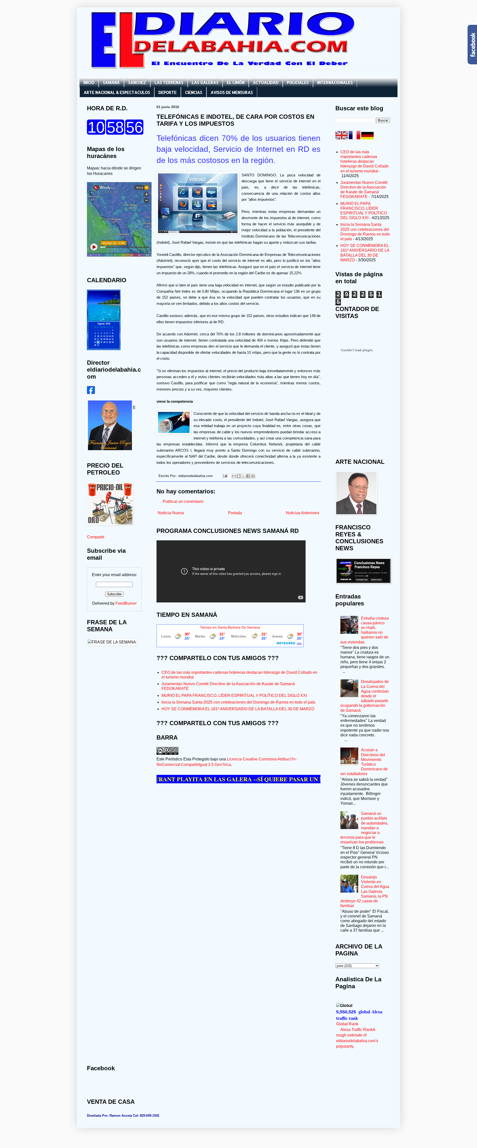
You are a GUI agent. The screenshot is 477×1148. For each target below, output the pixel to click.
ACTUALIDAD (265, 82)
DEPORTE (168, 92)
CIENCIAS (193, 92)
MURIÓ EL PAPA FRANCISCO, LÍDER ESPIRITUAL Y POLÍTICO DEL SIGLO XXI (234, 695)
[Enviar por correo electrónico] (234, 476)
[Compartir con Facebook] (248, 476)
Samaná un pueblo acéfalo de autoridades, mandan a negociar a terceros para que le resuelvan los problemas (364, 827)
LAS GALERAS (205, 82)
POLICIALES (298, 82)
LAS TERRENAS (169, 82)
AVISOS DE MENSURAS (232, 92)
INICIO (88, 82)
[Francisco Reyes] (91, 393)
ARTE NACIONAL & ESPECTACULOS (117, 92)
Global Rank (347, 1024)
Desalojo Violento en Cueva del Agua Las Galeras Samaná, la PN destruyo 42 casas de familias (364, 891)
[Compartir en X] (243, 476)
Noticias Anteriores (302, 513)
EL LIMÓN (235, 82)
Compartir (95, 537)
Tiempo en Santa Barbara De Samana (230, 627)
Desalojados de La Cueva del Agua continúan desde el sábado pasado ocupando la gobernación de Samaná (364, 695)
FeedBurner (126, 603)
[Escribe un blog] (238, 476)
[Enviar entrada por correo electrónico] (224, 476)
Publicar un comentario (183, 501)
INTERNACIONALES (335, 82)
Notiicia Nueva (171, 513)
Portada (235, 513)
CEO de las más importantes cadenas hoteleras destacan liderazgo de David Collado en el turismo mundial (364, 161)
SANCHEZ (137, 82)
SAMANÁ (111, 82)
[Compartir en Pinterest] (252, 476)
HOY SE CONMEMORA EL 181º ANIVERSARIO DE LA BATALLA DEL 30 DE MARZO (237, 709)
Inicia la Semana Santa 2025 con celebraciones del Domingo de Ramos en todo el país (238, 702)
